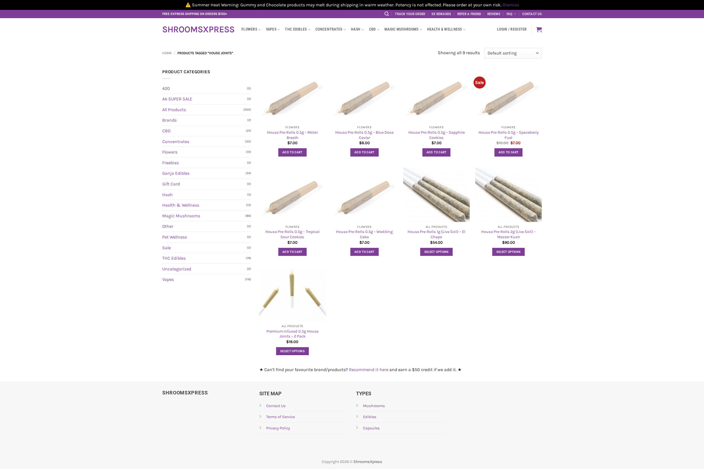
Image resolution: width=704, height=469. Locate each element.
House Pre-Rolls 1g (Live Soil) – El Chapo (436, 234)
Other (167, 226)
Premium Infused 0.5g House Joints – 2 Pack (292, 334)
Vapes (271, 29)
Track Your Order (410, 14)
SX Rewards (441, 14)
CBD (372, 29)
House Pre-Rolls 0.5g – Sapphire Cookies (436, 135)
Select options (436, 252)
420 (166, 88)
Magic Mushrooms (401, 29)
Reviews (494, 14)
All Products (174, 109)
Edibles (369, 417)
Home (167, 53)
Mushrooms (374, 406)
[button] (386, 14)
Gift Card (171, 183)
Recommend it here (368, 369)
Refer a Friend (469, 14)
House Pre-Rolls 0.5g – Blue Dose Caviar (364, 135)
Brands (169, 120)
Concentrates (328, 29)
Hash (355, 29)
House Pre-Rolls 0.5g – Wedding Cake (364, 234)
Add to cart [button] (292, 152)
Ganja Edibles (175, 173)
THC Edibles (296, 29)
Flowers (249, 29)
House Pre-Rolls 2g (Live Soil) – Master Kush (508, 234)
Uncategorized (176, 268)
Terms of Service (280, 417)
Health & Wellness (444, 29)
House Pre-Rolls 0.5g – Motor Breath (292, 135)
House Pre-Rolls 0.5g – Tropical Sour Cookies (292, 234)
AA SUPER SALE (177, 99)
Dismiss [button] (510, 4)
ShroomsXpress (197, 29)
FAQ (510, 14)
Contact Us (532, 14)
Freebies (170, 162)
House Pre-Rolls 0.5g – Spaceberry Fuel (509, 135)
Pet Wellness (174, 237)
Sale (166, 247)
